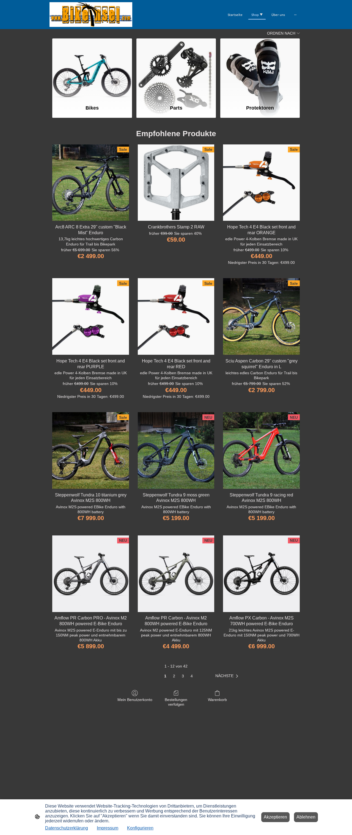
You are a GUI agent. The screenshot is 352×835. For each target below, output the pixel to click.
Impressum (107, 828)
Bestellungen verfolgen (176, 701)
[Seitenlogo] (91, 14)
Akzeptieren (275, 817)
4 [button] (192, 676)
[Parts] (176, 69)
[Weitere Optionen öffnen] (295, 14)
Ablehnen (305, 817)
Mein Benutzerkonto (134, 699)
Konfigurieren (140, 828)
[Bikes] (92, 69)
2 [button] (174, 676)
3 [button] (183, 676)
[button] (227, 676)
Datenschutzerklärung (66, 828)
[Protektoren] (260, 69)
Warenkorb (217, 699)
